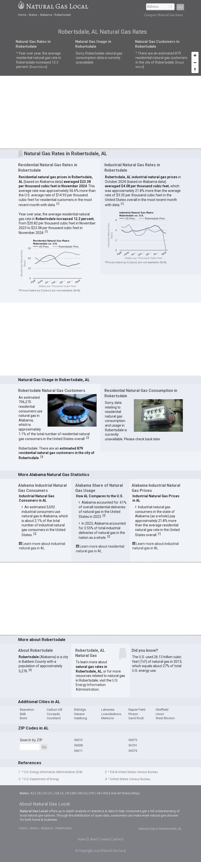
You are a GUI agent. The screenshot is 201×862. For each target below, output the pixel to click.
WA (105, 793)
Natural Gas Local (57, 6)
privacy (118, 839)
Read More (38, 67)
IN (67, 793)
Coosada (53, 714)
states (82, 839)
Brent (23, 718)
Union (160, 714)
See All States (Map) (125, 793)
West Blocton (165, 718)
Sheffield (162, 709)
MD (74, 793)
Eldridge (80, 709)
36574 (132, 750)
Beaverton (27, 709)
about (93, 839)
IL (63, 793)
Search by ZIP (31, 740)
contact (105, 839)
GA (57, 793)
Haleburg (80, 718)
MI (80, 793)
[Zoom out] (195, 62)
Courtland (54, 718)
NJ (86, 793)
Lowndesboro (111, 714)
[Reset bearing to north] (195, 69)
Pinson (133, 714)
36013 (78, 740)
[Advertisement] (100, 112)
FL (51, 793)
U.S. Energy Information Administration (97, 684)
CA (39, 793)
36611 (78, 750)
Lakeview (107, 709)
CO (45, 793)
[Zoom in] (195, 55)
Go (180, 7)
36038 (78, 745)
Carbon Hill (54, 709)
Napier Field (136, 709)
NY (92, 793)
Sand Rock (136, 718)
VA (99, 793)
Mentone (107, 718)
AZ (32, 793)
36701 (132, 745)
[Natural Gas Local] (21, 6)
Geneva (79, 714)
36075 (132, 740)
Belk (23, 714)
